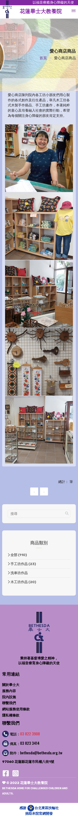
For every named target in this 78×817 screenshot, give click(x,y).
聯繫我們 (9, 703)
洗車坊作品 (19, 573)
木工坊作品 (23, 582)
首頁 (43, 58)
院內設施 (9, 697)
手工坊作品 (23, 564)
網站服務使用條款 (16, 709)
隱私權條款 (10, 715)
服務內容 (9, 691)
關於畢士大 (10, 685)
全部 (18, 555)
